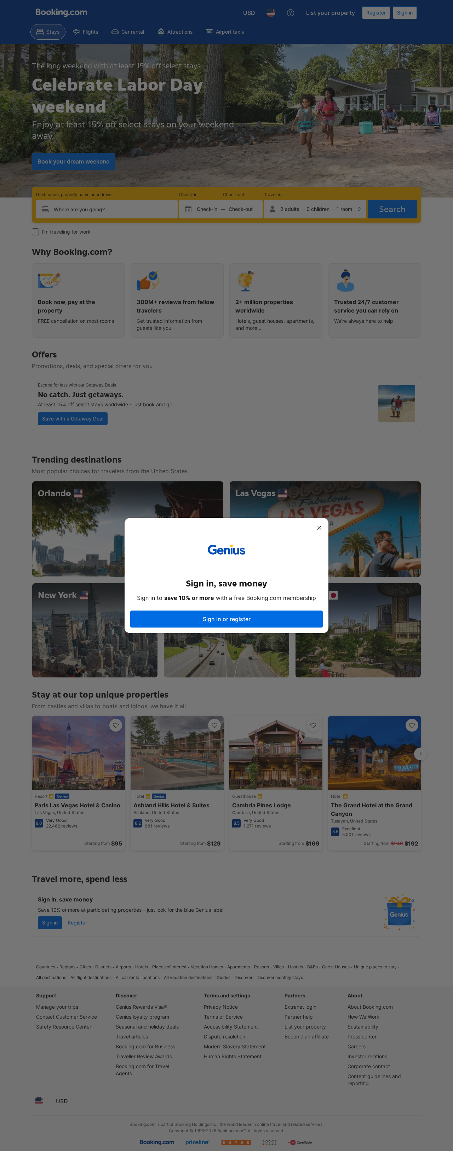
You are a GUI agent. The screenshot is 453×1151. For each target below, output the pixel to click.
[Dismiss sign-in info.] (319, 527)
